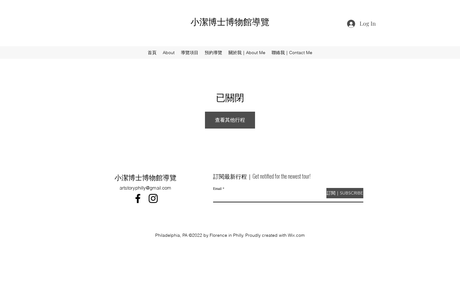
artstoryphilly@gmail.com (145, 188)
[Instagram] (153, 198)
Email (217, 188)
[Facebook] (138, 198)
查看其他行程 (230, 119)
